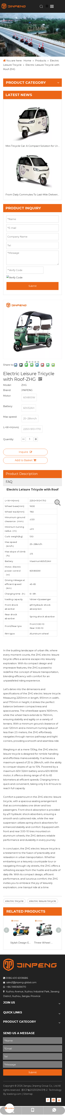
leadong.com (14, 1094)
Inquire (23, 451)
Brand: (7, 390)
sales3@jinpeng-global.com (21, 982)
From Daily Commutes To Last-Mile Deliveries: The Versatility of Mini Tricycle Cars (32, 194)
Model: (7, 385)
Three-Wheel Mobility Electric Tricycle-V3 (44, 942)
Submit (33, 286)
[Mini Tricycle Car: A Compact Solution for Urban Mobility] (32, 122)
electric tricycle (14, 901)
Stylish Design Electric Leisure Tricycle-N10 (20, 942)
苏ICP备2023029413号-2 (34, 1090)
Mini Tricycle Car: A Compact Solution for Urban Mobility (32, 145)
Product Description (22, 474)
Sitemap (28, 1094)
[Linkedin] (53, 1100)
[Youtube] (59, 1100)
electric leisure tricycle (42, 901)
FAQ (9, 482)
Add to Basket (24, 460)
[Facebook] (48, 1100)
